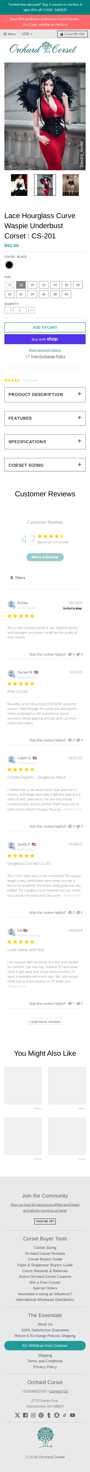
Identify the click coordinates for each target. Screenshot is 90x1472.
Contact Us (58, 1391)
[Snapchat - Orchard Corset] (56, 1415)
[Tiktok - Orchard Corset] (64, 1415)
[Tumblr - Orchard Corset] (49, 1415)
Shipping (45, 1355)
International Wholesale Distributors (45, 1300)
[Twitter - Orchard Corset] (17, 1415)
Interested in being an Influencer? (45, 1294)
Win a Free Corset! (45, 1282)
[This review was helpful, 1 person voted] (70, 1003)
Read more (72, 809)
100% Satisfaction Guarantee (45, 1330)
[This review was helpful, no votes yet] (70, 654)
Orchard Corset (52, 1457)
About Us (45, 1324)
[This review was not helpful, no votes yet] (78, 654)
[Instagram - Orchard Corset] (33, 1415)
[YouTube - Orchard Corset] (72, 1415)
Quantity (11, 304)
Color (15, 256)
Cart (75, 34)
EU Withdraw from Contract (45, 1346)
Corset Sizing (45, 1248)
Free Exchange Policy (48, 356)
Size (7, 277)
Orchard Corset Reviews (45, 1253)
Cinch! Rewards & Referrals (45, 1271)
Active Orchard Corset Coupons (45, 1277)
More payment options (45, 350)
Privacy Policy (45, 1367)
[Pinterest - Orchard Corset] (41, 1415)
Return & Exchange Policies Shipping (45, 1336)
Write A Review (45, 557)
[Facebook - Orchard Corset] (25, 1415)
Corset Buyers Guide (45, 1259)
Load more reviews (45, 1021)
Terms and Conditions (45, 1361)
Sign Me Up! (45, 1221)
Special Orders (45, 1288)
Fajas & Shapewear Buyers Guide (45, 1265)
